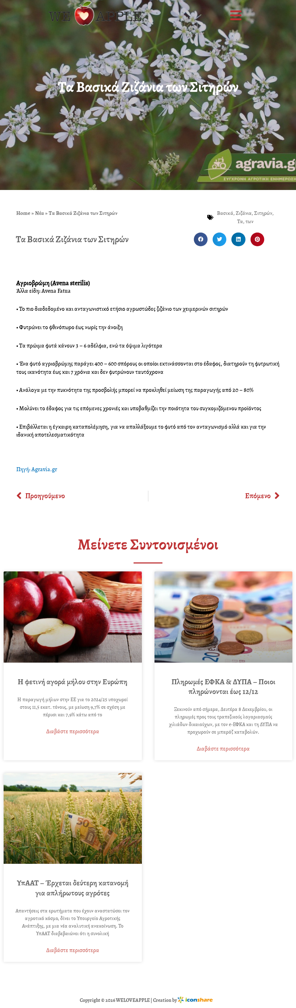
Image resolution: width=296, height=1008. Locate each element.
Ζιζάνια (244, 213)
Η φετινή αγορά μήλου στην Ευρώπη (72, 682)
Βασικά (225, 213)
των (249, 221)
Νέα (39, 213)
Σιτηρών (263, 213)
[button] (237, 16)
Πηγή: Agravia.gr (36, 469)
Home (23, 213)
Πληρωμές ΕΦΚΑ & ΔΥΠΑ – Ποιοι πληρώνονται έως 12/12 (223, 687)
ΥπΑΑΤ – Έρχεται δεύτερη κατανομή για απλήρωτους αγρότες (73, 888)
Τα (240, 221)
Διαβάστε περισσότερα (72, 731)
